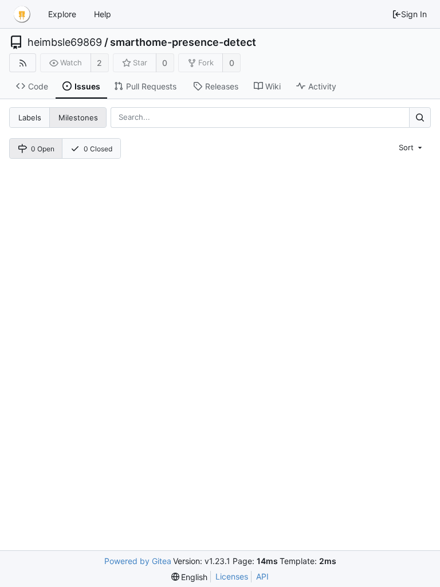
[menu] (411, 147)
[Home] (22, 14)
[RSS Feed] (22, 62)
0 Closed (98, 148)
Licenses (231, 576)
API (262, 576)
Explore (62, 14)
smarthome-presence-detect (183, 42)
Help (102, 14)
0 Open (42, 148)
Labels (29, 117)
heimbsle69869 (65, 42)
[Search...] (420, 117)
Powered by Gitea (137, 561)
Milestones (78, 117)
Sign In (414, 14)
